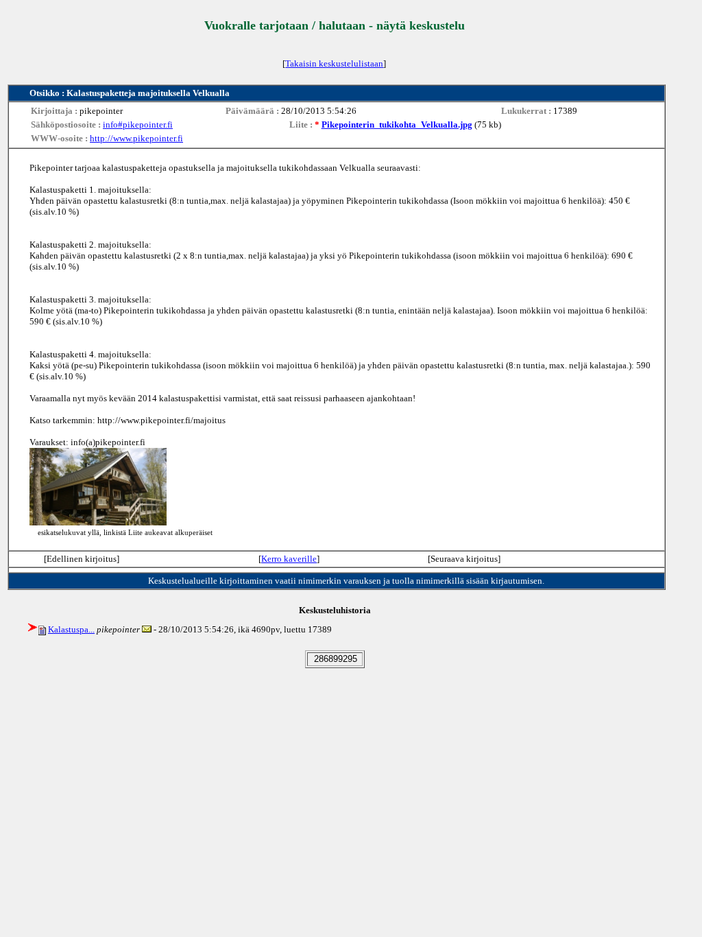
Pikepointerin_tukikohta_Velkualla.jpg (397, 124)
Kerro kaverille (289, 559)
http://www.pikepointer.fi (136, 138)
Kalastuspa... (71, 629)
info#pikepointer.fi (138, 124)
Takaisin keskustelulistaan (334, 63)
